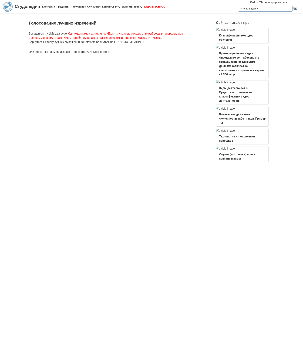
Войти (254, 2)
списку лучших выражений (62, 41)
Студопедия (27, 6)
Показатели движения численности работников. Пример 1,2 (242, 118)
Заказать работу (132, 6)
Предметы (62, 6)
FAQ (117, 6)
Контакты (108, 6)
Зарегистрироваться (273, 2)
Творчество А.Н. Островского (90, 51)
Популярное (78, 6)
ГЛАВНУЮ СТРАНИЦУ (129, 41)
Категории (48, 6)
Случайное (94, 6)
